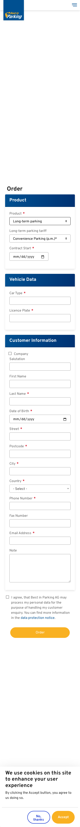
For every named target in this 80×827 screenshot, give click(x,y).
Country (15, 481)
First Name (17, 376)
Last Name (18, 394)
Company (21, 354)
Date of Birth (19, 411)
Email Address (20, 533)
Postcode (17, 446)
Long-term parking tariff (28, 231)
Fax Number (18, 516)
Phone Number (21, 498)
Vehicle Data (22, 280)
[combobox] (40, 489)
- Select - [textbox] (20, 489)
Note (13, 551)
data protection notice (38, 618)
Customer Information (33, 341)
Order (40, 632)
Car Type (16, 293)
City (12, 464)
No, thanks (38, 818)
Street (14, 429)
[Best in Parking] (13, 10)
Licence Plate (20, 311)
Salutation (17, 359)
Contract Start (20, 248)
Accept (63, 817)
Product (17, 200)
